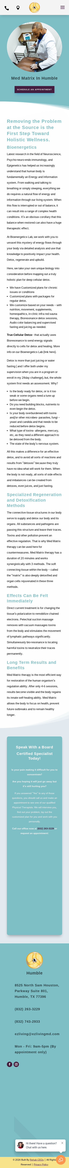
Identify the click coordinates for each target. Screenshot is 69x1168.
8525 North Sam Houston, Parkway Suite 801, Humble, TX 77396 (37, 991)
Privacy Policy (41, 1164)
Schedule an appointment (34, 90)
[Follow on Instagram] (16, 1064)
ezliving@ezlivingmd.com (37, 1034)
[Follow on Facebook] (9, 1064)
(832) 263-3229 (45, 828)
